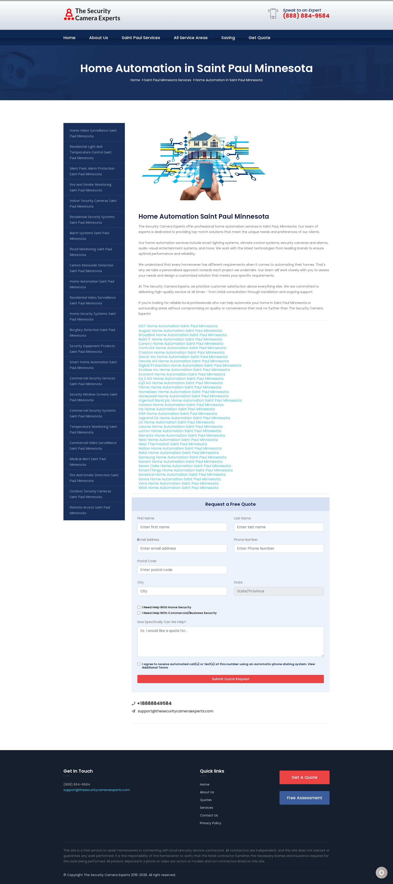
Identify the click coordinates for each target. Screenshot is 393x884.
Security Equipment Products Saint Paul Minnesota (92, 348)
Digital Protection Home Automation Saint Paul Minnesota (190, 365)
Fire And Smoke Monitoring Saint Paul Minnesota (90, 187)
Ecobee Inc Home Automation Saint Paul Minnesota (184, 369)
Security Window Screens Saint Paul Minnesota (93, 397)
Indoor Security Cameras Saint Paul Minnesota (93, 203)
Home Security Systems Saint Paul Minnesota (93, 316)
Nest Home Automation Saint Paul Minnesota (178, 439)
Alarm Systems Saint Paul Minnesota (89, 235)
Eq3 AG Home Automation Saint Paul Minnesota (181, 383)
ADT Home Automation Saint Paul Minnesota (178, 326)
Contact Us (209, 815)
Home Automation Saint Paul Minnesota (92, 284)
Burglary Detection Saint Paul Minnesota (92, 332)
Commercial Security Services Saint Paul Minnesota (92, 381)
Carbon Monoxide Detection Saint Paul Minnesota (91, 268)
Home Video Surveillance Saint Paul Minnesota (93, 133)
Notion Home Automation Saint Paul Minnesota (180, 448)
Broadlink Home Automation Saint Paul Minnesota (183, 335)
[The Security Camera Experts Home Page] (91, 14)
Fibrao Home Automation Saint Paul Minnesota (180, 387)
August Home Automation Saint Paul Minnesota (180, 330)
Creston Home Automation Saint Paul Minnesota (181, 352)
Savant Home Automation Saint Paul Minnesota (180, 461)
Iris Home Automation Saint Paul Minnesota (177, 409)
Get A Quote (304, 777)
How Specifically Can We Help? (161, 622)
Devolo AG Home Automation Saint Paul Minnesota (184, 361)
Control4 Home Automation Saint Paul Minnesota (182, 348)
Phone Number (246, 539)
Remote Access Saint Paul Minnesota (90, 510)
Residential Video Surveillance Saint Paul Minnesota (93, 300)
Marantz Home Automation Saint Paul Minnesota (182, 435)
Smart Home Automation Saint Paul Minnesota (93, 365)
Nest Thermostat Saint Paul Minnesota (173, 444)
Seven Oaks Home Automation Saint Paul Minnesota (185, 465)
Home (69, 37)
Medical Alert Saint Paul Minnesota (88, 461)
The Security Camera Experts (107, 875)
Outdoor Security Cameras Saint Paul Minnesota (90, 494)
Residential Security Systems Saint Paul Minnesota (92, 219)
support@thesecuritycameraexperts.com (175, 711)
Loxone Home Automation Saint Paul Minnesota (180, 426)
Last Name (242, 518)
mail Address (148, 539)
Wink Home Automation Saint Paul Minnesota (179, 487)
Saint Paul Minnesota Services (167, 80)
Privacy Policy (210, 823)
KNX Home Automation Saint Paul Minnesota (178, 413)
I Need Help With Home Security (166, 607)
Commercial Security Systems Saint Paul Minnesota (93, 413)
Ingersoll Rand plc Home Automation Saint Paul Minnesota (190, 400)
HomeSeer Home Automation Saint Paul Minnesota (184, 391)
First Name (145, 518)
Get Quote (259, 37)
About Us (98, 37)
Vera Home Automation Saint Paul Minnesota (179, 483)
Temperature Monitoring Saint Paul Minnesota (93, 429)
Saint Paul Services (141, 37)
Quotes (206, 800)
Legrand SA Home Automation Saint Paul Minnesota (184, 418)
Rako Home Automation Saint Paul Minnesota (179, 452)
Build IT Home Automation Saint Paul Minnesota (180, 339)
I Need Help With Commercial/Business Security (179, 613)
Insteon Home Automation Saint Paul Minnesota (181, 404)
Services (206, 807)
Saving (228, 37)
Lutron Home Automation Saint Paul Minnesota (180, 430)
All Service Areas (191, 37)
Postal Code (146, 561)
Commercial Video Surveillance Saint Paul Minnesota (93, 445)
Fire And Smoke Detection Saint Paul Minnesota (94, 478)
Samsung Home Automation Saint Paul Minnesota (182, 457)
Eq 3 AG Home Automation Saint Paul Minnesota (181, 378)
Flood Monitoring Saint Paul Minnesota (91, 252)
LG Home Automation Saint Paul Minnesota (176, 422)
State (238, 582)
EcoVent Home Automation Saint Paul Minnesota (182, 374)
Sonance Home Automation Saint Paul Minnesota (182, 474)
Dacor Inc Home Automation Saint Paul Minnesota (183, 356)
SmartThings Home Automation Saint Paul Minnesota (186, 470)
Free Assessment (304, 798)
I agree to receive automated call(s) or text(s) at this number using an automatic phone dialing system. (228, 665)
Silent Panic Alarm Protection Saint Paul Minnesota (92, 171)
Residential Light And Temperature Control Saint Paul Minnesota (90, 152)
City (140, 582)
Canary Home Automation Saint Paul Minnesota (181, 343)
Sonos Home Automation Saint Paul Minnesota (180, 479)
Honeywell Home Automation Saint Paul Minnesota (183, 396)
